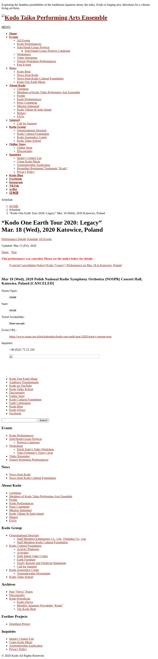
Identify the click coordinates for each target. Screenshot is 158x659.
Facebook (15, 413)
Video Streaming (27, 57)
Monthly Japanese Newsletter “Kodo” (40, 605)
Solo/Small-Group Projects (33, 47)
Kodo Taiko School (29, 140)
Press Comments (27, 102)
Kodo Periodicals (19, 598)
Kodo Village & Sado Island (34, 109)
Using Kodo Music (28, 161)
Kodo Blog (24, 71)
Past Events (24, 64)
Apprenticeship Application (33, 165)
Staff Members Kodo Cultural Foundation (42, 542)
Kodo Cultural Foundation (33, 133)
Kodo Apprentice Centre (32, 137)
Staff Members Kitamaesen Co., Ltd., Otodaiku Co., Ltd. (51, 538)
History (21, 113)
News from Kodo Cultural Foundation (40, 78)
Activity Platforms (28, 549)
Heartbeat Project (19, 624)
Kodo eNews (17, 410)
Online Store (24, 147)
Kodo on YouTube (20, 385)
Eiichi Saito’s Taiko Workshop (35, 449)
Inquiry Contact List (29, 158)
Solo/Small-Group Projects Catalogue (47, 50)
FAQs (20, 116)
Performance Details (14, 239)
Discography (25, 151)
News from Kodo (27, 75)
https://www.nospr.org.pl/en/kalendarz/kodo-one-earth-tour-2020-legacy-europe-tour (60, 336)
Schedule (32, 239)
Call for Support (27, 123)
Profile (21, 95)
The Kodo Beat (26, 609)
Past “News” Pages (21, 591)
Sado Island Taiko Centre (32, 556)
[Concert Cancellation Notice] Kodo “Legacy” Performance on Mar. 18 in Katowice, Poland (65, 265)
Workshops (24, 54)
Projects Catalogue (28, 442)
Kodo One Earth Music (31, 82)
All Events (23, 40)
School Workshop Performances (36, 61)
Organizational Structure (32, 130)
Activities (23, 552)
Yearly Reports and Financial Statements (41, 563)
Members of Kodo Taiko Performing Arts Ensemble (48, 92)
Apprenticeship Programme (33, 573)
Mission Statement (28, 106)
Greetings (23, 88)
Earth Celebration (20, 403)
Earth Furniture (26, 559)
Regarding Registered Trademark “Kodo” (42, 168)
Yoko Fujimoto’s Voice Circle (35, 452)
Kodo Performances (29, 44)
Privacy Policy (26, 171)
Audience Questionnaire (24, 382)
